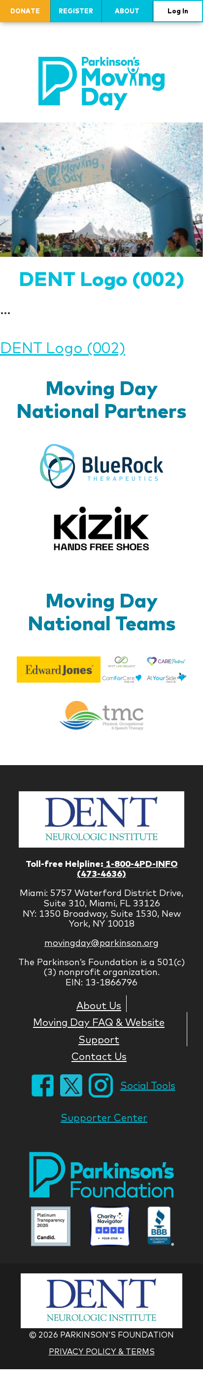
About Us (98, 1005)
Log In (178, 11)
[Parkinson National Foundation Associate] (50, 1227)
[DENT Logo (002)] (101, 189)
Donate (25, 11)
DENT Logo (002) (101, 278)
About (127, 11)
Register (76, 11)
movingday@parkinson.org (101, 942)
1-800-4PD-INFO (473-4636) (127, 869)
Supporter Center (104, 1117)
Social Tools (147, 1085)
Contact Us (99, 1056)
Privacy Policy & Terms (102, 1351)
